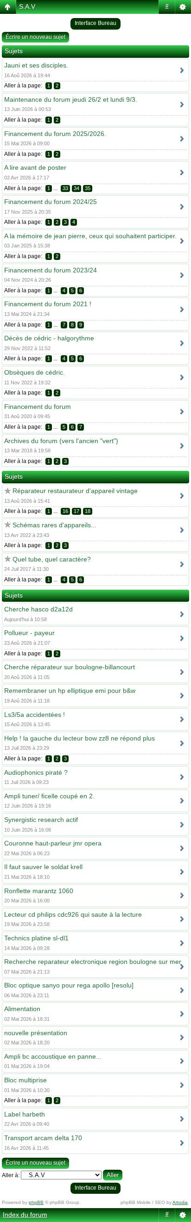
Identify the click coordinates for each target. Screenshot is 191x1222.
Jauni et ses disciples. (36, 65)
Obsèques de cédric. (34, 372)
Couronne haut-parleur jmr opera (53, 843)
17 (76, 511)
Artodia (180, 1202)
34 (76, 188)
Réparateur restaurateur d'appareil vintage (75, 490)
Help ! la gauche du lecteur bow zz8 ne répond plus (79, 738)
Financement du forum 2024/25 (50, 201)
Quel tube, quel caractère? (52, 559)
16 (65, 511)
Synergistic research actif (41, 819)
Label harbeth (24, 1114)
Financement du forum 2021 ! (47, 304)
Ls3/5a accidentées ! (34, 714)
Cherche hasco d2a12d (38, 609)
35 (87, 188)
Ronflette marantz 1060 (38, 891)
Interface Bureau (95, 23)
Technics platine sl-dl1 (36, 938)
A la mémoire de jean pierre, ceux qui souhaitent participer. (90, 236)
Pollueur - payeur (29, 632)
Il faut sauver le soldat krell (43, 866)
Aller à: (10, 1175)
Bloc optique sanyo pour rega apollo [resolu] (69, 985)
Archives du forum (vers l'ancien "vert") (61, 440)
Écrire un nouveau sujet (35, 37)
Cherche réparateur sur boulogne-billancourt (69, 667)
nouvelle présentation (35, 1033)
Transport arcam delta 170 (43, 1138)
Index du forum (25, 1214)
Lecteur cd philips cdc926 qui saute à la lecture (73, 914)
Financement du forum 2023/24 (50, 270)
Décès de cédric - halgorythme (49, 338)
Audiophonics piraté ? (36, 772)
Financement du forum (37, 406)
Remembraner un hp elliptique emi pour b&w (69, 690)
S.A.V (27, 6)
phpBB (36, 1202)
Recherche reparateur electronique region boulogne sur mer (92, 961)
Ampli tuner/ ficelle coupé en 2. (49, 796)
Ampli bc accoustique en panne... (53, 1056)
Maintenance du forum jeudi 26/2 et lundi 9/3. (70, 99)
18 (87, 511)
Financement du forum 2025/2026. (55, 133)
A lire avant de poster (35, 167)
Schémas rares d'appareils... (54, 525)
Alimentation (22, 1008)
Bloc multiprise (25, 1080)
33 (65, 188)
